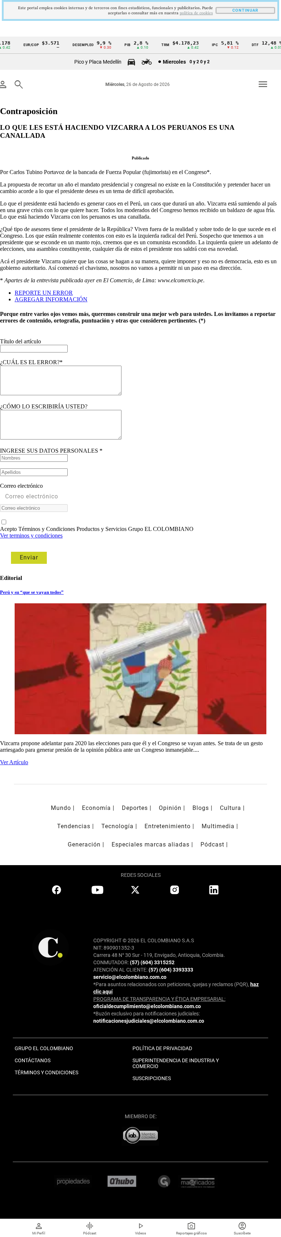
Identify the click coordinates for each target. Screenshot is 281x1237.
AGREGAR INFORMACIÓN (51, 299)
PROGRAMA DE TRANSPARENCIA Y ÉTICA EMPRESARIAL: (159, 999)
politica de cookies (196, 13)
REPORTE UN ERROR (44, 293)
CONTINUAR (245, 10)
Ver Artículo (14, 762)
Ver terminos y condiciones (31, 535)
